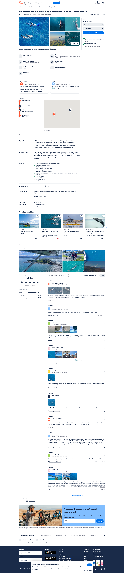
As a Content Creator (98, 554)
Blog (85, 556)
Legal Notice (62, 554)
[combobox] (38, 2)
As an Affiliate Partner (98, 556)
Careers (86, 554)
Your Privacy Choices (64, 558)
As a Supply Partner (97, 551)
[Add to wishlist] (37, 216)
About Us (86, 551)
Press (85, 558)
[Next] (104, 227)
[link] (29, 227)
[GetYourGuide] (21, 3)
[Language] (97, 2)
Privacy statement (23, 528)
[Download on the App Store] (50, 558)
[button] (24, 14)
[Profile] (103, 2)
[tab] (28, 535)
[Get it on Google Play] (50, 553)
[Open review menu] (104, 284)
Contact (61, 551)
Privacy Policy (62, 556)
